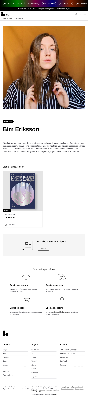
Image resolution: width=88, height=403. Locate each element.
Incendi (6, 371)
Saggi (5, 349)
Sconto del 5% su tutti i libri (28, 9)
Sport (5, 361)
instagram (64, 357)
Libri (33, 353)
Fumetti (6, 357)
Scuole (34, 369)
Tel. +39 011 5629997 (68, 349)
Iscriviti (43, 248)
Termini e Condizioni (67, 389)
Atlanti (5, 365)
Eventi (34, 361)
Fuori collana (8, 375)
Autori (10, 18)
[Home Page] (5, 14)
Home (4, 18)
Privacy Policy (79, 389)
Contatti (35, 372)
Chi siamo (35, 349)
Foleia (55, 394)
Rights (34, 376)
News (34, 365)
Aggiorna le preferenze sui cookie (48, 391)
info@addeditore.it (68, 353)
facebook (63, 361)
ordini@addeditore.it (60, 312)
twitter (63, 365)
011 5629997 (65, 387)
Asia (4, 353)
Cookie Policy (33, 391)
